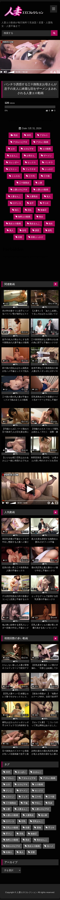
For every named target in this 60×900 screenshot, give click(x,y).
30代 (29, 135)
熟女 (16, 135)
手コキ (46, 203)
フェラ (24, 796)
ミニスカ (16, 176)
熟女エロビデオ (13, 846)
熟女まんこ (35, 223)
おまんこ (14, 155)
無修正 (43, 210)
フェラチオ (30, 169)
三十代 (32, 176)
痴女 (51, 223)
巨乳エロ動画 (12, 827)
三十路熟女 (24, 183)
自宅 (24, 230)
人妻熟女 (34, 196)
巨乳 (23, 821)
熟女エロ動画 (15, 223)
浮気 (21, 833)
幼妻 (27, 827)
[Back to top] (51, 891)
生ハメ (50, 846)
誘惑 (37, 230)
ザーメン (48, 155)
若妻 (33, 852)
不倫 (25, 803)
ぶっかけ (49, 169)
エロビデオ (28, 149)
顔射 (20, 237)
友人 (49, 196)
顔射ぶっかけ (37, 237)
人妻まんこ (16, 196)
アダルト (44, 135)
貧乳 (50, 230)
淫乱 (30, 210)
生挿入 (9, 852)
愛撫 (39, 827)
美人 (11, 230)
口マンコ (17, 203)
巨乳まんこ (38, 821)
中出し (38, 803)
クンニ (9, 790)
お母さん (31, 155)
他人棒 (44, 815)
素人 (21, 852)
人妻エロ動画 (42, 189)
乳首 (50, 803)
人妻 (40, 183)
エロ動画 (47, 149)
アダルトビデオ (20, 142)
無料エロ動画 (24, 216)
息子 (32, 203)
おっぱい (22, 772)
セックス (32, 162)
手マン (9, 833)
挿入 (17, 210)
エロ (13, 149)
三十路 (47, 176)
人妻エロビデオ (20, 189)
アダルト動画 (42, 142)
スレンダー (14, 162)
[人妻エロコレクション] (24, 11)
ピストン (13, 169)
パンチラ (49, 162)
